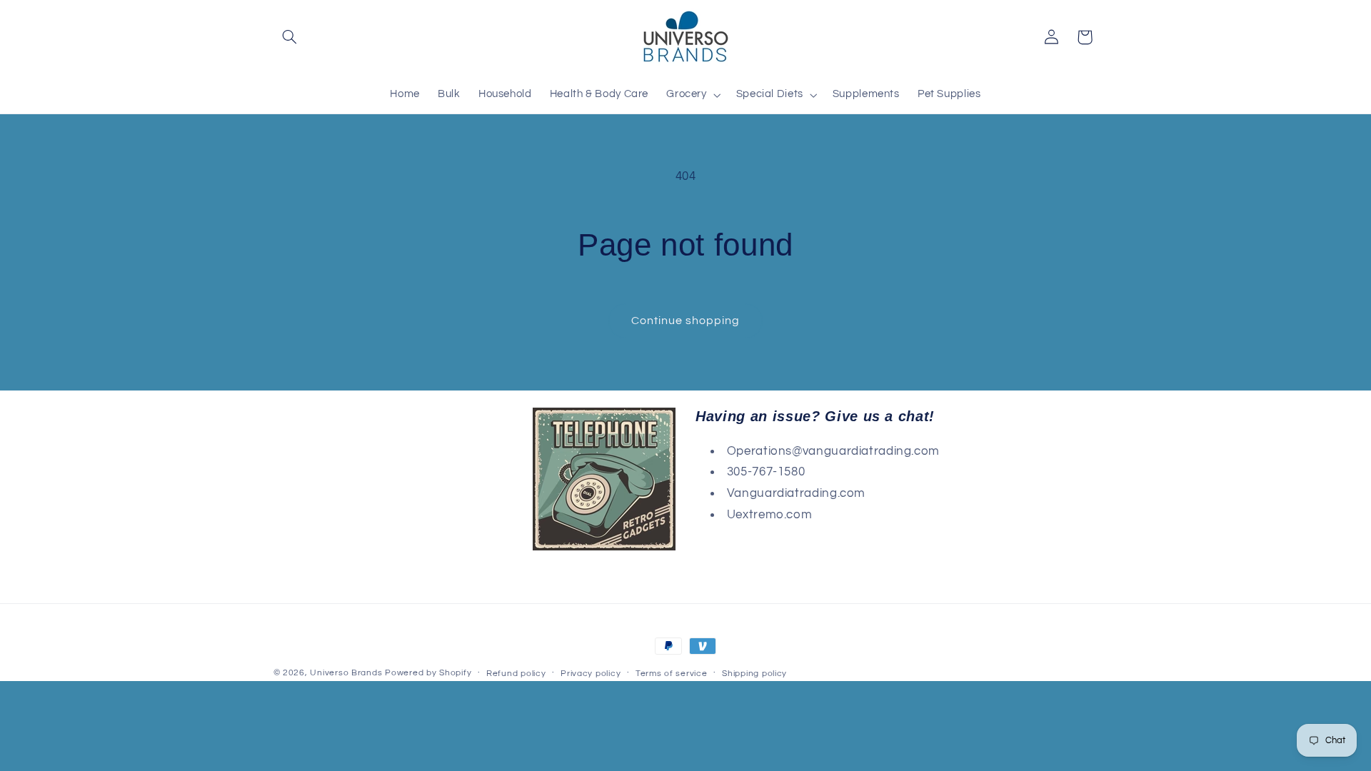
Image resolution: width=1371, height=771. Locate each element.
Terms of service (672, 673)
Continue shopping (685, 320)
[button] (289, 37)
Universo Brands (346, 673)
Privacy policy (591, 673)
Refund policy (516, 673)
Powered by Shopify (428, 673)
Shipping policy (754, 673)
